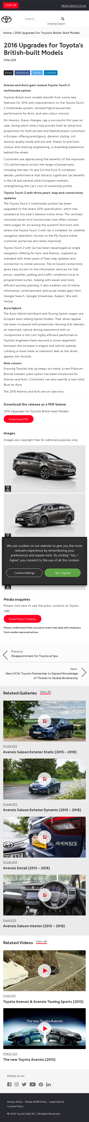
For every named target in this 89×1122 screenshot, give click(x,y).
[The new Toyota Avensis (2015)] (44, 1028)
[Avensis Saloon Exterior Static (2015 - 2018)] (44, 720)
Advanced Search (56, 23)
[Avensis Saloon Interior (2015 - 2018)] (44, 894)
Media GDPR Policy (36, 1101)
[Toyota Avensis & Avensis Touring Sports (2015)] (44, 970)
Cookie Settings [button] (24, 573)
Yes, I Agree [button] (62, 573)
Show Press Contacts (22, 619)
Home (7, 33)
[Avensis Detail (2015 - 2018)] (44, 836)
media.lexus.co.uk (73, 5)
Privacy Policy (15, 1101)
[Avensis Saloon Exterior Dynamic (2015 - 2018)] (44, 778)
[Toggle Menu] (83, 19)
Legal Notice (56, 1101)
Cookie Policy (15, 1106)
